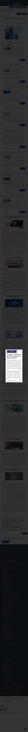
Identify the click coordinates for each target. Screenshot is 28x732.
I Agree (11, 351)
